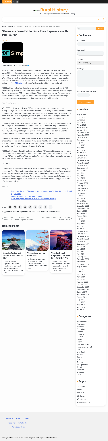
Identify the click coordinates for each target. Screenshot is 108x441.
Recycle (80, 355)
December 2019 (83, 287)
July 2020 (80, 269)
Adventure (81, 324)
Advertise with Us (83, 402)
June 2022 (81, 221)
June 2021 (81, 249)
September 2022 (83, 214)
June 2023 (81, 196)
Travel (79, 367)
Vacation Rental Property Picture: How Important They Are (60, 255)
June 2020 (81, 272)
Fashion (80, 332)
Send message (85, 102)
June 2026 (81, 120)
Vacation (80, 370)
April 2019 (81, 307)
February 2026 (82, 127)
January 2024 (82, 186)
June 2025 (81, 145)
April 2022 (81, 226)
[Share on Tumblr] (40, 207)
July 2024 (80, 173)
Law (78, 349)
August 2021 (82, 247)
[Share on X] (15, 207)
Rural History (54, 9)
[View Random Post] (99, 19)
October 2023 (82, 191)
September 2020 (83, 264)
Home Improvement (84, 347)
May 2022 (81, 224)
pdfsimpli (44, 212)
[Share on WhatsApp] (25, 207)
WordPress (53, 438)
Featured (5, 40)
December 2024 (83, 160)
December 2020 (83, 259)
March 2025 (81, 153)
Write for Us (81, 399)
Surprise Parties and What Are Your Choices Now (13, 255)
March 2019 (81, 310)
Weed (79, 375)
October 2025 (82, 138)
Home (79, 390)
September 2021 (83, 244)
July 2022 (80, 219)
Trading (80, 362)
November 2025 (83, 135)
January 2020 (82, 284)
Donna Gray (22, 65)
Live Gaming (81, 352)
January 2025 (82, 158)
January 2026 (82, 130)
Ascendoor (37, 438)
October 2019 (82, 292)
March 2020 (81, 279)
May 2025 (81, 148)
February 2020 (82, 282)
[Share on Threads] (45, 207)
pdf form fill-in (34, 212)
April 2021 (81, 254)
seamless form (54, 212)
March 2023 (81, 201)
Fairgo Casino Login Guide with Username (27, 196)
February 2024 (82, 183)
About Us (80, 393)
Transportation (82, 365)
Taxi (78, 360)
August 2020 (82, 267)
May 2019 (81, 305)
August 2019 (82, 297)
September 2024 (83, 168)
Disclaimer (81, 396)
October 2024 (82, 165)
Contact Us (81, 387)
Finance (80, 337)
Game (79, 339)
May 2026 (81, 122)
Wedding (80, 372)
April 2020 (81, 277)
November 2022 (83, 209)
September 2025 (83, 140)
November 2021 (83, 239)
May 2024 (81, 176)
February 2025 (82, 155)
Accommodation (83, 322)
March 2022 (81, 229)
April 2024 (81, 178)
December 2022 (83, 206)
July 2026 (80, 117)
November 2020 (83, 262)
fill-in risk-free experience (18, 212)
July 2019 (80, 300)
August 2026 (82, 115)
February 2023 (82, 203)
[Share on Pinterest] (30, 207)
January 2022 (82, 234)
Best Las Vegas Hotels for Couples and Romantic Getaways (33, 199)
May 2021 (81, 252)
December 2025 (83, 133)
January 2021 (82, 257)
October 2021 (82, 241)
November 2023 (83, 188)
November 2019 (83, 290)
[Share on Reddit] (35, 207)
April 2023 (81, 198)
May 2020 (81, 274)
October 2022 (82, 211)
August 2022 (82, 216)
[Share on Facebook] (10, 207)
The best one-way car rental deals (36, 254)
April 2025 (81, 150)
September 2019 (83, 295)
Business (80, 327)
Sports (79, 357)
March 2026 (81, 125)
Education (81, 329)
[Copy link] (51, 207)
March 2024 (81, 181)
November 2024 (83, 163)
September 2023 (83, 193)
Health (79, 342)
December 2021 (83, 236)
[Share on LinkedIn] (20, 207)
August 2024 (82, 171)
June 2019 (81, 302)
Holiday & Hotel (83, 344)
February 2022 (82, 231)
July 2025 (80, 143)
